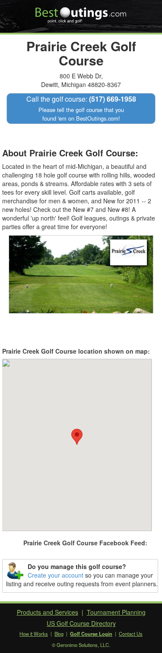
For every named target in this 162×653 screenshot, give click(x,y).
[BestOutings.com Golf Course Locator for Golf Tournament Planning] (81, 12)
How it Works (33, 633)
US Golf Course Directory (81, 623)
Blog (59, 633)
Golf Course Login (91, 633)
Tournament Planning (116, 612)
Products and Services (47, 612)
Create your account (55, 575)
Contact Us (131, 633)
